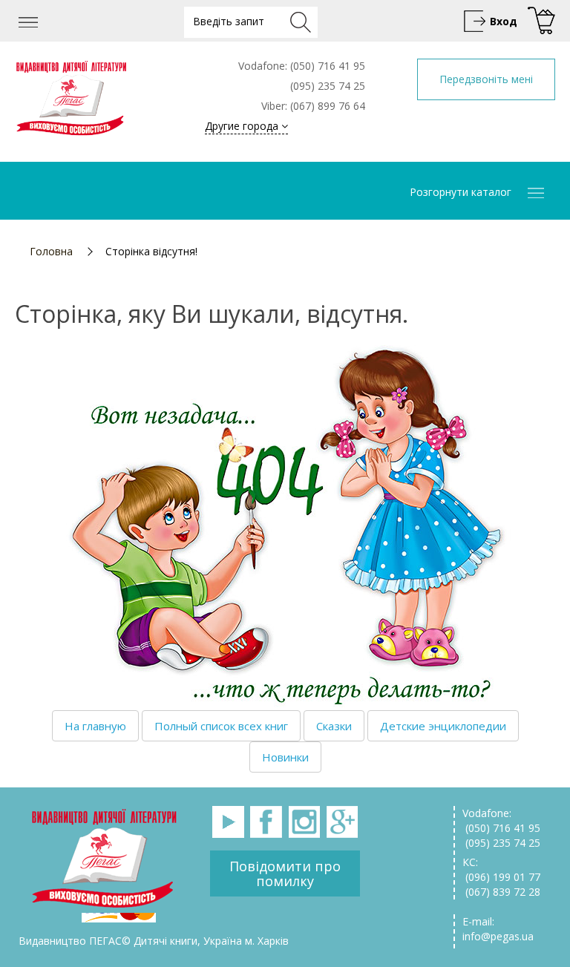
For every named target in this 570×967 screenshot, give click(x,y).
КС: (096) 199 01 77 (501, 869)
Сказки (334, 725)
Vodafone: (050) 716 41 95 (501, 820)
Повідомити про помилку (285, 873)
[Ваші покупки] (539, 21)
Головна (51, 251)
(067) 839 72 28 (501, 892)
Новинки (285, 757)
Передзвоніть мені (486, 79)
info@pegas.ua (498, 936)
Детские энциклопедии (443, 725)
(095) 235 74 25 (501, 843)
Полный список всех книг (221, 725)
